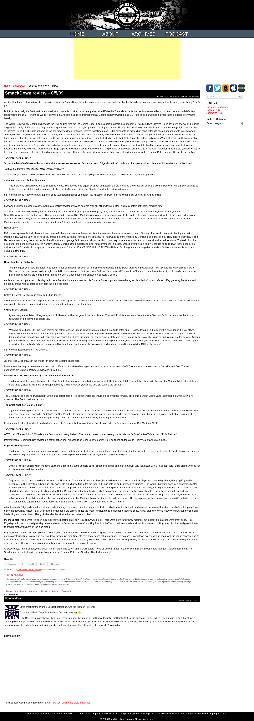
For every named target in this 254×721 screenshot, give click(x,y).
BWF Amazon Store (225, 88)
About (110, 34)
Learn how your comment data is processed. (68, 702)
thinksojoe (164, 97)
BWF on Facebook (209, 88)
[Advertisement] (127, 59)
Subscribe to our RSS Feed (29, 569)
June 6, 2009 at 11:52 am (189, 600)
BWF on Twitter (217, 88)
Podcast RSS (213, 110)
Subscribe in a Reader (217, 107)
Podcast (176, 34)
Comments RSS (214, 113)
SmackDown (19, 86)
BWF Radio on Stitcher (241, 88)
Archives (143, 34)
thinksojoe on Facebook (60, 591)
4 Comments (194, 97)
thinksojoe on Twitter (37, 591)
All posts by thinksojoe (16, 591)
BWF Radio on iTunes (233, 88)
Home (77, 34)
